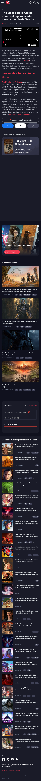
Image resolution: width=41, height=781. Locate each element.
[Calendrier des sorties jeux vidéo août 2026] (20, 240)
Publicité (11, 770)
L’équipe (18, 770)
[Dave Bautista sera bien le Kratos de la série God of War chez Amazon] (7, 564)
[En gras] (5, 418)
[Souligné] (10, 418)
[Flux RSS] (17, 759)
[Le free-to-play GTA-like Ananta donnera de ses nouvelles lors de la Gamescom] (7, 692)
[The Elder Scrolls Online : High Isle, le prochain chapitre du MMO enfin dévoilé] (20, 308)
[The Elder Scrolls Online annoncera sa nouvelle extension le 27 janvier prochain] (20, 340)
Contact (4, 770)
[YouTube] (12, 759)
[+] (19, 418)
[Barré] (12, 418)
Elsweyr (26, 61)
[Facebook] (3, 759)
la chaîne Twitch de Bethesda (20, 115)
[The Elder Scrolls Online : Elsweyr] (8, 146)
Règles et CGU (5, 778)
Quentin (4, 23)
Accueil (4, 9)
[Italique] (8, 418)
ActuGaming (8, 2)
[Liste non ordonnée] (17, 418)
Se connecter (33, 405)
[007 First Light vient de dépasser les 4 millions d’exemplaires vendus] (7, 615)
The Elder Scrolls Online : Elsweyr (23, 142)
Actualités (9, 9)
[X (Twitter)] (7, 759)
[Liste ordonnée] (15, 418)
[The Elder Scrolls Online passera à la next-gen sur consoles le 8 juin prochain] (20, 371)
